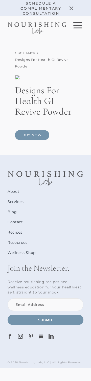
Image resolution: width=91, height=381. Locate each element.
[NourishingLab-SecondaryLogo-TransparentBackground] (37, 24)
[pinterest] (31, 336)
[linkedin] (51, 336)
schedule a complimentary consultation (40, 8)
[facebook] (10, 336)
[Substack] (41, 336)
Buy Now (32, 135)
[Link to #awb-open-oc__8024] (78, 25)
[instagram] (20, 336)
